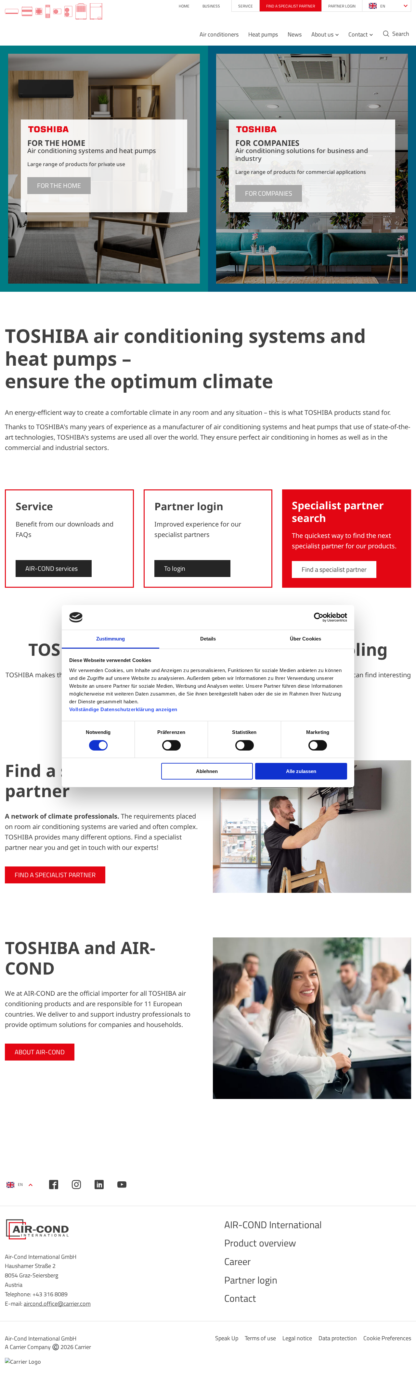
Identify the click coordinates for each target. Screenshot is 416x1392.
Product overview (260, 1242)
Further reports (380, 719)
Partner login (342, 6)
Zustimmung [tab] (110, 638)
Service (245, 6)
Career (237, 1261)
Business (211, 6)
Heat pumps (263, 35)
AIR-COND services (51, 568)
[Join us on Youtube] (122, 1184)
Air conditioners (219, 35)
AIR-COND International (273, 1224)
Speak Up (226, 1338)
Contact (358, 35)
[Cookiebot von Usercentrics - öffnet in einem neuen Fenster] (318, 617)
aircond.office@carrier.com (57, 1303)
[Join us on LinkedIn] (99, 1184)
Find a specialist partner (290, 6)
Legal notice (297, 1338)
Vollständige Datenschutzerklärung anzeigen (123, 709)
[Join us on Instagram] (76, 1184)
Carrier (83, 1347)
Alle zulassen (301, 771)
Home (184, 6)
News (295, 35)
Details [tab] (208, 638)
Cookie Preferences (387, 1338)
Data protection (337, 1338)
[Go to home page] (53, 12)
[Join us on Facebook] (54, 1184)
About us (322, 35)
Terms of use (260, 1338)
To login (174, 568)
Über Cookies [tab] (305, 638)
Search (400, 34)
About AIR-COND (40, 1052)
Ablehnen (207, 771)
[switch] (171, 745)
